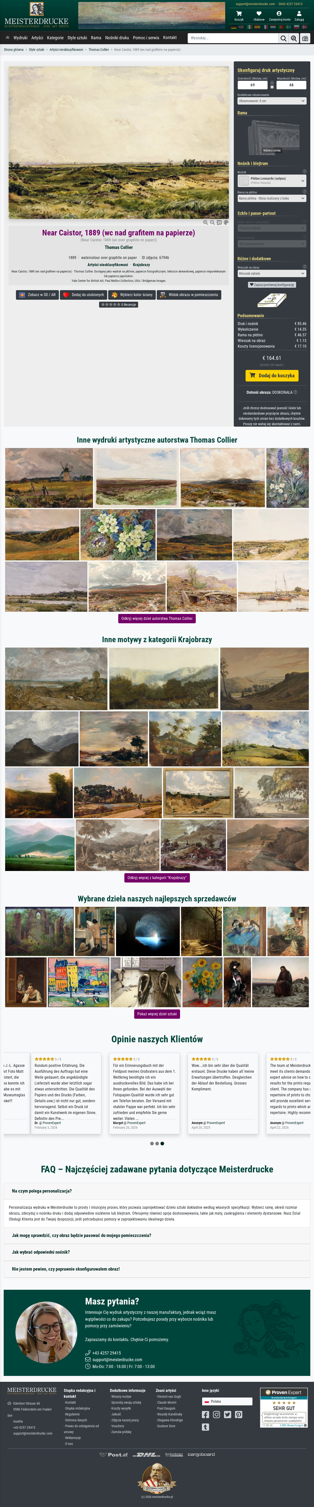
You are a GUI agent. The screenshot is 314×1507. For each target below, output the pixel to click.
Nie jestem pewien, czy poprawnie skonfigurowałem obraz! (66, 1269)
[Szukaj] (283, 38)
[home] (8, 37)
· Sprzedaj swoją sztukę (125, 1402)
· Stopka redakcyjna (77, 1408)
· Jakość (115, 1414)
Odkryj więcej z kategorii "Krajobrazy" (157, 877)
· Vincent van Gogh (168, 1397)
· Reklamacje (72, 1438)
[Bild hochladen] (305, 38)
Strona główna (14, 50)
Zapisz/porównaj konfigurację (273, 285)
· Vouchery (117, 1426)
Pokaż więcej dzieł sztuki (157, 1014)
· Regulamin (72, 1414)
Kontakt (170, 37)
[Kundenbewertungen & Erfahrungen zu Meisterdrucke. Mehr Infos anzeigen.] (284, 1407)
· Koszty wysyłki (120, 1408)
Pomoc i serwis (146, 37)
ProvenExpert (29, 1123)
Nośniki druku (117, 37)
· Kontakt (70, 1402)
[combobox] (272, 101)
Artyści (37, 37)
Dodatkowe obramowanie (253, 95)
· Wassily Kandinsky (169, 1414)
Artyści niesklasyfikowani (66, 50)
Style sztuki (77, 37)
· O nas (68, 1444)
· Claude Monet (166, 1402)
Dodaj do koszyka (275, 376)
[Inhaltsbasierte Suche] (294, 38)
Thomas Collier (99, 50)
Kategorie (55, 37)
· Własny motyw (120, 1397)
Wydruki (20, 37)
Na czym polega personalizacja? (42, 1191)
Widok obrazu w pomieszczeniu (192, 294)
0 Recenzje (128, 305)
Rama (96, 37)
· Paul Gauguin (165, 1408)
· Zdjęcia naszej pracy (124, 1420)
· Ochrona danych (75, 1420)
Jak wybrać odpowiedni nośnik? (41, 1252)
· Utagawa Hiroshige (169, 1420)
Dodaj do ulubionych (86, 294)
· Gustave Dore (165, 1426)
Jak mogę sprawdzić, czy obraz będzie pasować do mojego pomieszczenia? (81, 1235)
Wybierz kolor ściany (135, 294)
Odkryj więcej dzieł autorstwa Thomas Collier (157, 618)
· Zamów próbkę (120, 1432)
